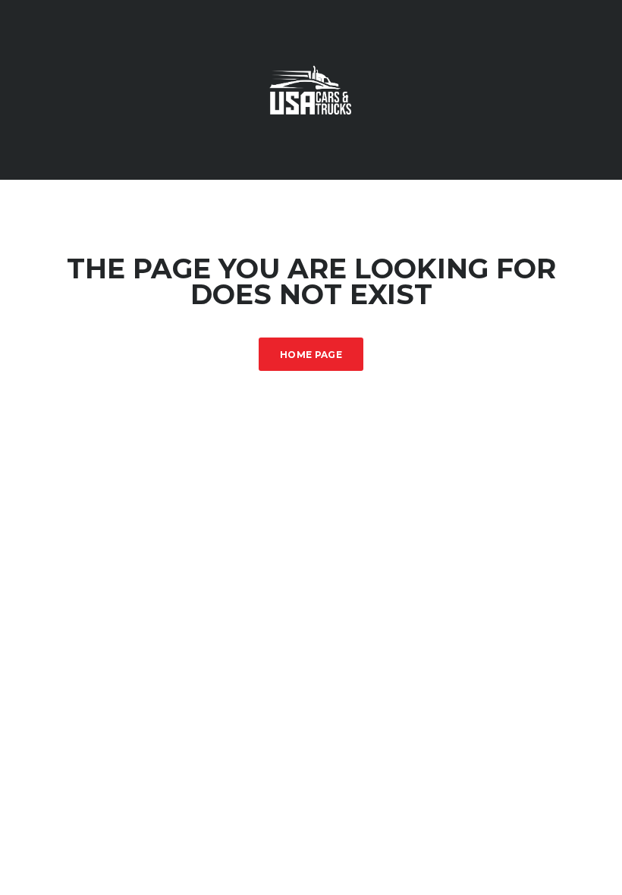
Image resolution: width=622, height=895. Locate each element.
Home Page (311, 354)
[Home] (311, 88)
